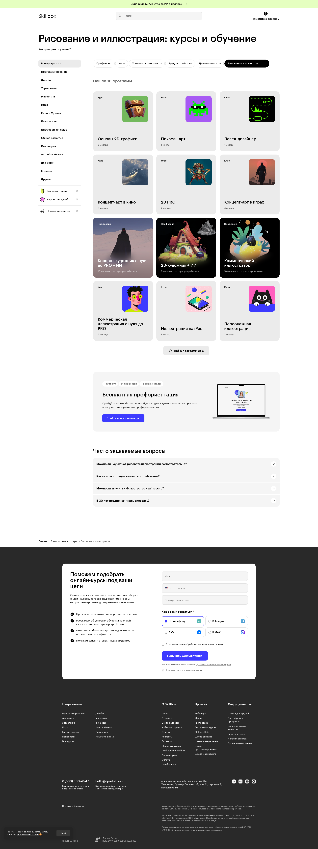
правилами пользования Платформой (213, 664)
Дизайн (46, 80)
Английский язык (52, 154)
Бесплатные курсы (205, 727)
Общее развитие (52, 138)
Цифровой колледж (54, 129)
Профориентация (58, 211)
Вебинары (200, 713)
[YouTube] (247, 781)
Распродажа (202, 723)
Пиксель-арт (173, 139)
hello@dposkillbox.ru (110, 781)
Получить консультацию (184, 655)
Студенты (167, 718)
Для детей (47, 162)
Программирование (54, 71)
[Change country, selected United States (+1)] (167, 588)
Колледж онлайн (57, 191)
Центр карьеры (170, 723)
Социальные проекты (240, 743)
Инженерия (48, 146)
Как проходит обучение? (54, 49)
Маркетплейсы (70, 732)
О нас (165, 713)
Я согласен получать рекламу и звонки (184, 670)
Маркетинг (48, 96)
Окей (63, 833)
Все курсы (68, 741)
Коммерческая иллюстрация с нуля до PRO (120, 324)
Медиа (198, 718)
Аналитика (68, 718)
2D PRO (168, 202)
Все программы (51, 63)
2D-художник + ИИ (178, 265)
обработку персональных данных (204, 644)
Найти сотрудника (172, 727)
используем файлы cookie (177, 806)
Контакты (167, 737)
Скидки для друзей (238, 713)
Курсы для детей (58, 199)
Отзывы (166, 732)
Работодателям (236, 734)
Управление (48, 88)
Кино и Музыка (51, 113)
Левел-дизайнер (240, 139)
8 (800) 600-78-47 (75, 781)
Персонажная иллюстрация (237, 326)
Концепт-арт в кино (117, 202)
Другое (46, 179)
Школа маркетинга (205, 754)
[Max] (254, 781)
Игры (44, 105)
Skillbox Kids (202, 732)
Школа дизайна (203, 737)
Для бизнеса (169, 764)
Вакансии (167, 741)
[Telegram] (240, 781)
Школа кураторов (171, 746)
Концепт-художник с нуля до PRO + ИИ (122, 263)
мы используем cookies (28, 834)
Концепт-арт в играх (244, 202)
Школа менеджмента (206, 741)
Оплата (166, 760)
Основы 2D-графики (117, 139)
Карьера (46, 171)
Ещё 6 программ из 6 (188, 350)
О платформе (169, 755)
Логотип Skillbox (237, 739)
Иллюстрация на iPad (182, 329)
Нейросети (68, 737)
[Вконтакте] (234, 781)
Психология (49, 121)
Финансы (101, 723)
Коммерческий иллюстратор (239, 263)
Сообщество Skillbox (173, 751)
